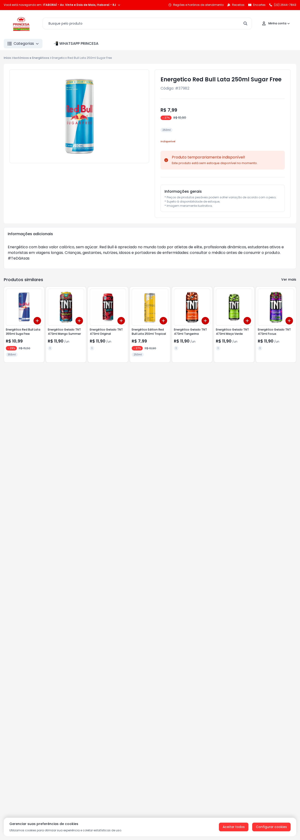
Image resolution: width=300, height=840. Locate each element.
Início (7, 58)
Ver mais (288, 279)
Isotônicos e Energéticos (31, 58)
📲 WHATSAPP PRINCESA (76, 43)
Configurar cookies (271, 827)
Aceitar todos (234, 827)
